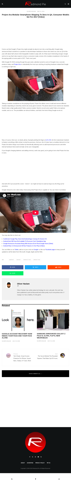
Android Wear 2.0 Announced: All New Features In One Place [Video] (24, 246)
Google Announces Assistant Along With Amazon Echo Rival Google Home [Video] (28, 243)
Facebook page (50, 249)
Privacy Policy (40, 463)
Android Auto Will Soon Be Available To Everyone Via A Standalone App (24, 241)
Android (12, 259)
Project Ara (17, 64)
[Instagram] (35, 456)
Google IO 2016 (27, 259)
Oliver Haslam (31, 11)
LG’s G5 (48, 140)
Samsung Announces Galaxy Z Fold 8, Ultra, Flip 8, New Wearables (51, 336)
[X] (32, 456)
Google (19, 259)
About (23, 463)
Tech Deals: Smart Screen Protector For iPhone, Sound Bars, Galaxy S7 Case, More (22, 357)
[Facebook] (30, 456)
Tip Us (48, 463)
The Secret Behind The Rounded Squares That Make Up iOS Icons (47, 356)
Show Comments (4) (34, 373)
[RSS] (41, 456)
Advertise (30, 463)
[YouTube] (38, 456)
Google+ (36, 249)
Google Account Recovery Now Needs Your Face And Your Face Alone (17, 336)
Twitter (16, 249)
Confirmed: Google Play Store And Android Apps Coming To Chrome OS (25, 239)
